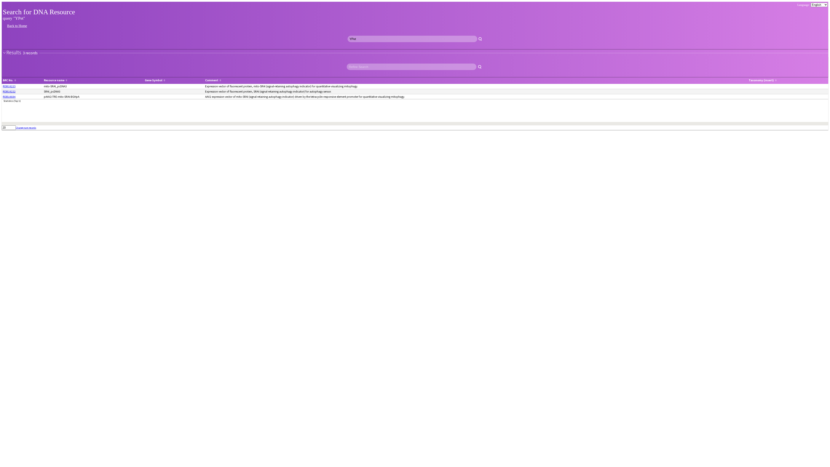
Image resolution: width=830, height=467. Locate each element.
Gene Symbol (153, 80)
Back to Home (17, 26)
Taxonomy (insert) (761, 80)
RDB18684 (9, 96)
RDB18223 (9, 86)
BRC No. (8, 80)
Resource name (54, 80)
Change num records (26, 127)
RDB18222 (9, 91)
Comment (211, 80)
